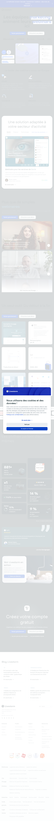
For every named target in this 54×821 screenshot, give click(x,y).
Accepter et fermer (27, 428)
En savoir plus (26, 420)
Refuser (27, 424)
